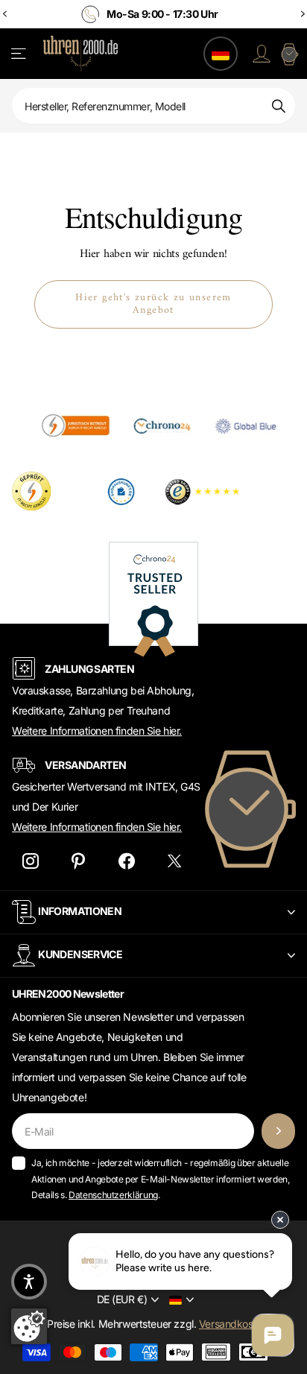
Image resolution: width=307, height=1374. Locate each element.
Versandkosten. (234, 1323)
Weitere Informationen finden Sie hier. (97, 730)
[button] (29, 1281)
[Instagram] (30, 861)
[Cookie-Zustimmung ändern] (29, 1326)
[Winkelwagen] (289, 54)
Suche (278, 106)
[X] (174, 861)
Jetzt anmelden (278, 1131)
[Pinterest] (78, 861)
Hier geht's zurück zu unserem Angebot (153, 304)
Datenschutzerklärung (113, 1194)
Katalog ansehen (19, 54)
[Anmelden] (261, 53)
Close (153, 912)
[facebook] (126, 861)
